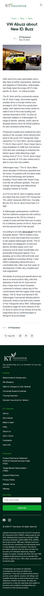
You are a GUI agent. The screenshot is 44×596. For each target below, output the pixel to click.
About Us (7, 431)
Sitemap (6, 489)
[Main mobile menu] (41, 5)
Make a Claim (8, 422)
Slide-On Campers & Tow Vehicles (17, 387)
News (30, 19)
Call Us (6, 413)
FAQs (5, 427)
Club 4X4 (6, 445)
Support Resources (11, 475)
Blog (22, 19)
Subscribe (22, 508)
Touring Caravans (10, 395)
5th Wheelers (8, 382)
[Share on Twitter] (20, 335)
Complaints (7, 440)
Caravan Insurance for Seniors (15, 400)
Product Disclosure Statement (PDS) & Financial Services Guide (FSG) (16, 461)
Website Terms (9, 484)
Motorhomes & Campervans (14, 378)
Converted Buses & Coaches (14, 391)
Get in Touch (8, 436)
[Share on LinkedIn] (32, 335)
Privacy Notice (9, 480)
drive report (27, 232)
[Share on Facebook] (26, 335)
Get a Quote (8, 418)
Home (14, 19)
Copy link (11, 336)
